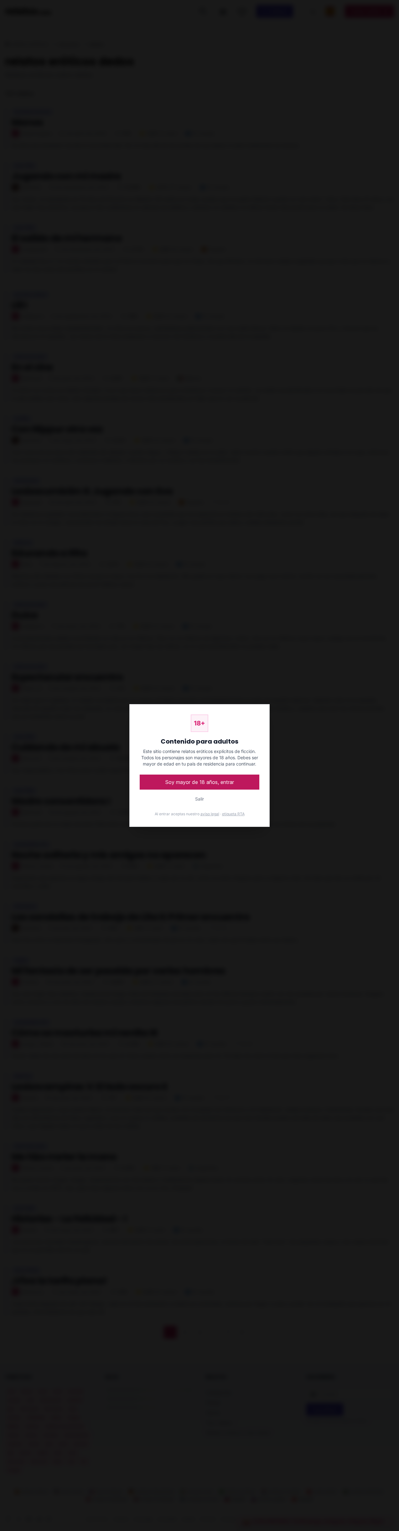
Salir (199, 799)
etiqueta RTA (233, 814)
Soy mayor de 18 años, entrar (199, 782)
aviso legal (209, 814)
